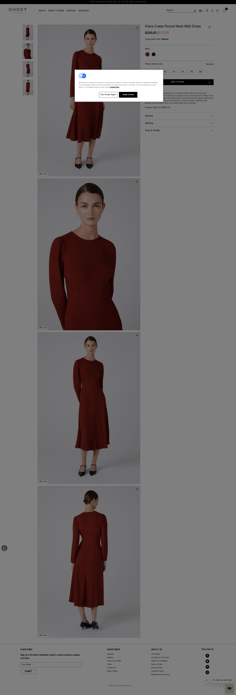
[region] (119, 86)
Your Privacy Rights (108, 94)
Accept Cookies (128, 94)
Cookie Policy (114, 87)
